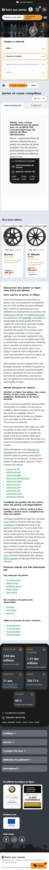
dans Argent (11, 610)
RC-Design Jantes (13, 580)
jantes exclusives (36, 315)
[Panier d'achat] (44, 9)
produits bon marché (13, 315)
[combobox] (25, 48)
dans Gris (10, 613)
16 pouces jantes (13, 634)
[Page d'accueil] (3, 85)
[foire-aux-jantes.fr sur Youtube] (28, 186)
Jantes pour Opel (13, 487)
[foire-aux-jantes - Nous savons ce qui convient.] (14, 9)
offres (6, 351)
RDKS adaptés (10, 558)
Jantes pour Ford (13, 484)
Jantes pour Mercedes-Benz (18, 478)
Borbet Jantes (12, 583)
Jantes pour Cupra (14, 493)
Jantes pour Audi (13, 472)
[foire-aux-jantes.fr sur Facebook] (12, 186)
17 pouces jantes (13, 628)
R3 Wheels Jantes (13, 586)
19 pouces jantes (13, 631)
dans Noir (10, 607)
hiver (24, 327)
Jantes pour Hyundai (15, 496)
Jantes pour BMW (13, 475)
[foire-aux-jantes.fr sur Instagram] (20, 186)
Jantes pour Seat (13, 490)
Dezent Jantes (12, 589)
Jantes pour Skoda (14, 481)
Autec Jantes (11, 592)
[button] (24, 733)
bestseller (26, 318)
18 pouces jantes (13, 625)
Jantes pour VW (13, 469)
